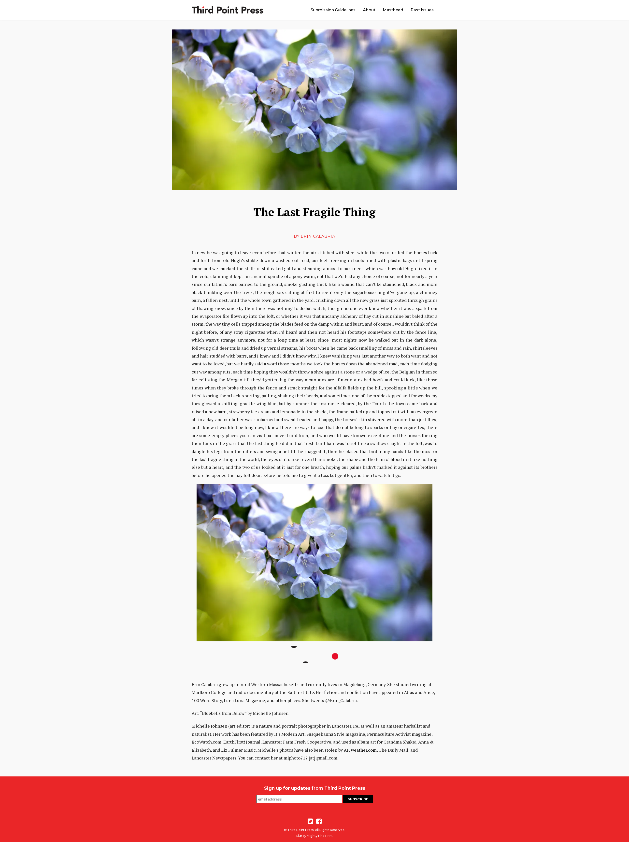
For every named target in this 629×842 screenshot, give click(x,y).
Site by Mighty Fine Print (314, 836)
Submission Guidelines (333, 10)
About (369, 10)
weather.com (364, 750)
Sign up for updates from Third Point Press (314, 788)
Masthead (393, 10)
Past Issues (422, 10)
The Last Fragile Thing (314, 212)
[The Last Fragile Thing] (314, 109)
